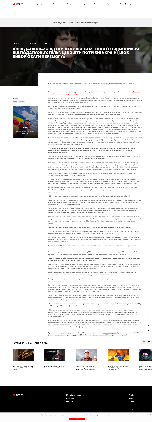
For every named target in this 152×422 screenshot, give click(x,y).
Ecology (69, 4)
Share (148, 316)
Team (95, 4)
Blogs (107, 4)
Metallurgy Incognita (38, 4)
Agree (77, 419)
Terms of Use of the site (88, 415)
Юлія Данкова (21, 101)
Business (55, 4)
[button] (144, 342)
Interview (16, 43)
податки (15, 101)
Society (83, 4)
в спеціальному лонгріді (111, 333)
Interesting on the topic (30, 343)
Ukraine (16, 98)
